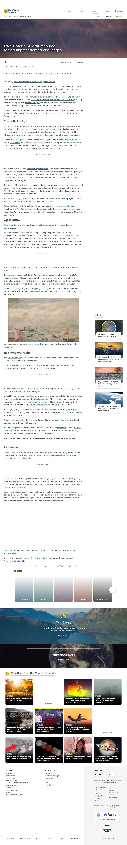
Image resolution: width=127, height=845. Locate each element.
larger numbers (41, 291)
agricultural (54, 135)
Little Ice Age (16, 140)
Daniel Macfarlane (21, 81)
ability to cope (75, 412)
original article (18, 561)
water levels (30, 405)
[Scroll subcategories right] (112, 590)
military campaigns (64, 198)
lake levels (61, 427)
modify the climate (57, 241)
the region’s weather (22, 201)
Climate (15, 17)
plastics (58, 405)
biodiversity (32, 423)
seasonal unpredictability (38, 168)
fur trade (23, 185)
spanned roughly (32, 103)
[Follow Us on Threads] (114, 774)
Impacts (23, 17)
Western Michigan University (42, 81)
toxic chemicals (43, 405)
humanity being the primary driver (32, 481)
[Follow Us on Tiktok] (109, 774)
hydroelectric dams (40, 399)
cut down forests (31, 388)
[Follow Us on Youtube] (104, 774)
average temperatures (67, 140)
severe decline (62, 177)
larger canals (22, 399)
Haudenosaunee (52, 129)
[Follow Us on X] (118, 774)
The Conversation (39, 558)
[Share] (5, 62)
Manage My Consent (12, 785)
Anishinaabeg (70, 129)
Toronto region (14, 358)
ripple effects (65, 420)
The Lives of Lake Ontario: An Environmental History (53, 100)
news (9, 17)
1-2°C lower (15, 142)
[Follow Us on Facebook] (95, 774)
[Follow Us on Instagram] (100, 774)
